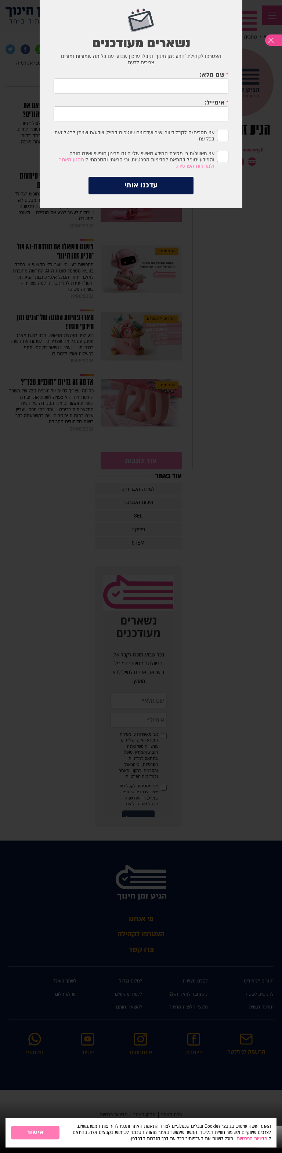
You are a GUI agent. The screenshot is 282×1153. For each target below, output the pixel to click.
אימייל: (215, 102)
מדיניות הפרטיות (252, 1139)
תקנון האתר (71, 160)
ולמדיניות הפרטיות (195, 166)
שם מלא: (212, 75)
